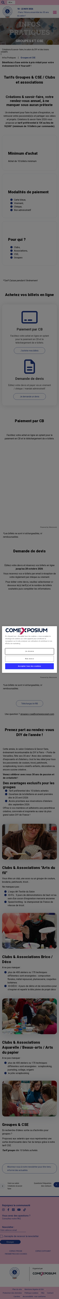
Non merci (29, 659)
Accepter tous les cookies (29, 666)
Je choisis (29, 651)
